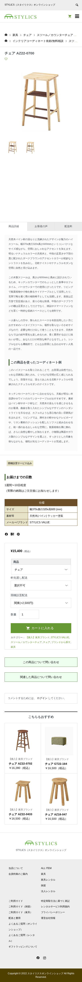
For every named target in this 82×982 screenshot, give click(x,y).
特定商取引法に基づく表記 (55, 901)
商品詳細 (14, 226)
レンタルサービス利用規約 (55, 906)
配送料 (68, 226)
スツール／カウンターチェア (26, 642)
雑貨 (43, 885)
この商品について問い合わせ (41, 662)
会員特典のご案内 (18, 874)
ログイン (42, 698)
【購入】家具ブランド (38, 637)
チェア (46, 642)
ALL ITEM (46, 868)
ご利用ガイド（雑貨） (20, 906)
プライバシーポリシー (53, 912)
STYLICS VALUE (60, 637)
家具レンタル (48, 879)
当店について (16, 868)
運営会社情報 (48, 918)
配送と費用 (14, 918)
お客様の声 (41, 226)
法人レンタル (48, 891)
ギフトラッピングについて (23, 946)
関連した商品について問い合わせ (41, 677)
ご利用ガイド (16, 901)
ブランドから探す (60, 642)
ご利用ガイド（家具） (20, 912)
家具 (13, 647)
